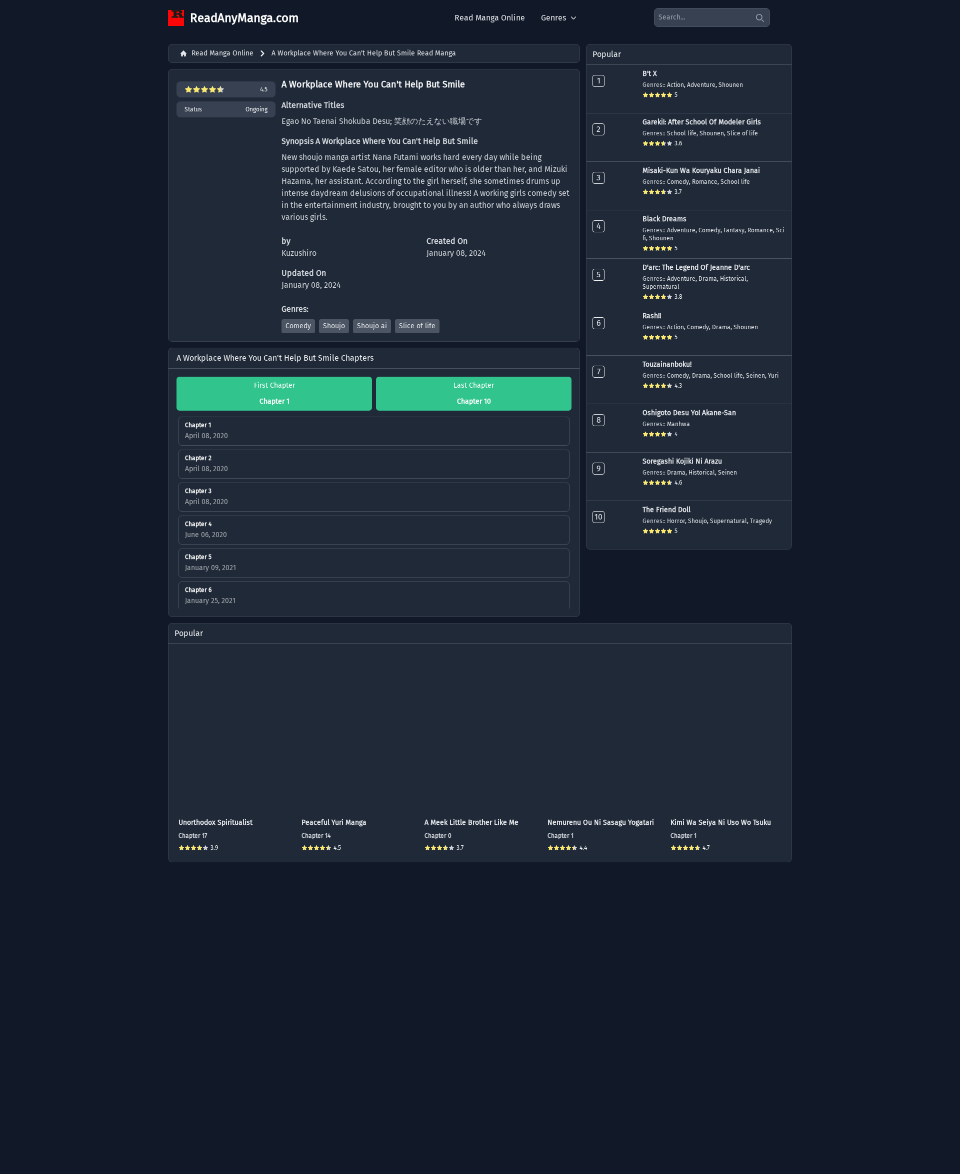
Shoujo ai (372, 326)
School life (681, 133)
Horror (676, 521)
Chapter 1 (561, 835)
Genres (553, 17)
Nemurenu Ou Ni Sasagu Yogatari (601, 822)
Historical (733, 278)
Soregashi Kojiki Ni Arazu (682, 461)
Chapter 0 (438, 835)
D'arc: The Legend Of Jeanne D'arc (696, 267)
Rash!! (651, 316)
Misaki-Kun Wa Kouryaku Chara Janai (701, 170)
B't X (649, 73)
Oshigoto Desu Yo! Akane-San (689, 413)
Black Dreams (664, 219)
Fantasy (734, 230)
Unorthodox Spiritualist (215, 822)
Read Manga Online (489, 17)
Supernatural (661, 286)
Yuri (773, 375)
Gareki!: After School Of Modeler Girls (701, 122)
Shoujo (334, 326)
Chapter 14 (316, 835)
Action (675, 84)
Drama (707, 278)
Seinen (755, 375)
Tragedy (761, 521)
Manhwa (678, 424)
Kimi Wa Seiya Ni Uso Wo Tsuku (720, 822)
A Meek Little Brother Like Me (471, 822)
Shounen (730, 84)
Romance (705, 181)
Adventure (701, 84)
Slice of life (417, 326)
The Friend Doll (666, 510)
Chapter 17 (192, 835)
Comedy (298, 326)
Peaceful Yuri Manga (334, 822)
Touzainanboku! (667, 364)
